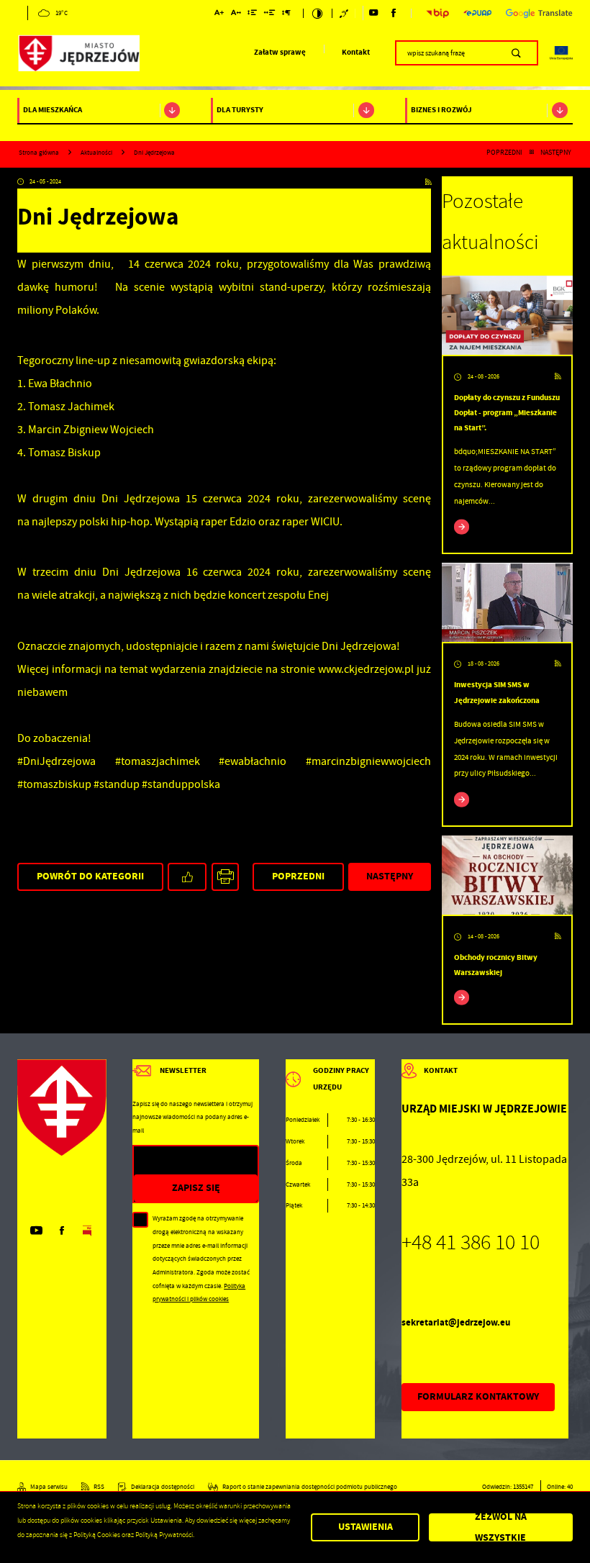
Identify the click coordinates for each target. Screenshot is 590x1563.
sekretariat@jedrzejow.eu (455, 1322)
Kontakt (356, 52)
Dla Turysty (240, 109)
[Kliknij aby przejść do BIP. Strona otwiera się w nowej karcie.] (438, 13)
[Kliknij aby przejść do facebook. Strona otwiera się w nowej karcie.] (394, 13)
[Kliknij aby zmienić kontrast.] (318, 13)
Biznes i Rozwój (441, 109)
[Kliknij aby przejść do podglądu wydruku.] (226, 877)
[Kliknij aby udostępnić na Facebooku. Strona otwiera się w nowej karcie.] (187, 877)
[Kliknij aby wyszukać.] (516, 52)
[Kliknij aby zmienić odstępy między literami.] (236, 14)
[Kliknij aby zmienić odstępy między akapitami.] (286, 14)
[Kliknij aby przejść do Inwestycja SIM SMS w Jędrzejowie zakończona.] (507, 602)
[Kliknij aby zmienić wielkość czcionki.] (219, 14)
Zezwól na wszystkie (501, 1527)
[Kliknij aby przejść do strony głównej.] (78, 55)
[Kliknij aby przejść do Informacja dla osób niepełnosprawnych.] (345, 13)
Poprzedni (504, 152)
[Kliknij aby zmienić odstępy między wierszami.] (252, 14)
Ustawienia (365, 1526)
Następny (555, 152)
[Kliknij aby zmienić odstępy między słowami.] (269, 14)
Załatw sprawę (280, 52)
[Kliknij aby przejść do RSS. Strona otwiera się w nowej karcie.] (428, 182)
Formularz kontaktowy (478, 1396)
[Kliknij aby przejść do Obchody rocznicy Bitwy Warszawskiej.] (507, 875)
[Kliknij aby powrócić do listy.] (532, 152)
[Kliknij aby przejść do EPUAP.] (477, 13)
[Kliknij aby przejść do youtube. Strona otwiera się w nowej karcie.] (373, 13)
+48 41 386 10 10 (470, 1242)
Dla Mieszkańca (52, 109)
